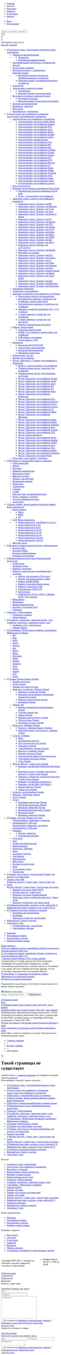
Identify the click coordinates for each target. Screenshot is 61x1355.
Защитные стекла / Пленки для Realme (36, 250)
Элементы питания (37, 1149)
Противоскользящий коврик (31, 60)
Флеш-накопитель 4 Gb (29, 525)
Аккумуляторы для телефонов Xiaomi (36, 124)
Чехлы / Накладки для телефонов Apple (37, 381)
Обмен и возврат (15, 1248)
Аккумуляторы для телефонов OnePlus (36, 150)
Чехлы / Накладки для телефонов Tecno (37, 437)
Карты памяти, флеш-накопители (23, 1172)
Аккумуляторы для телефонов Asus (35, 129)
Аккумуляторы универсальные (33, 139)
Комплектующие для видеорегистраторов (38, 101)
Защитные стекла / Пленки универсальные (39, 270)
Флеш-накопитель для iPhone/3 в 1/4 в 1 (37, 522)
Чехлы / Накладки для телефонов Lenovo (38, 407)
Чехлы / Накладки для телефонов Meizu (37, 412)
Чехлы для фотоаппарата (30, 435)
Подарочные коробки (28, 836)
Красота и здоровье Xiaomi (31, 751)
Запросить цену (26, 1350)
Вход (9, 21)
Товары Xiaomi (31, 1124)
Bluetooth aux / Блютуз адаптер (21, 1152)
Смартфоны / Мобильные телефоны (24, 1185)
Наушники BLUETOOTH (30, 345)
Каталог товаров (9, 45)
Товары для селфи (15, 1134)
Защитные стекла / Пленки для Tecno (36, 209)
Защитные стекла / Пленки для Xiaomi (36, 222)
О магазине (12, 14)
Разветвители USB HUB (30, 589)
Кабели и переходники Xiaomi (33, 699)
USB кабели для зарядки (30, 337)
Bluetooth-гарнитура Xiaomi (31, 815)
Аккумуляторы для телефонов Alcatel (36, 152)
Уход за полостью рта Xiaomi (32, 743)
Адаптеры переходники (29, 330)
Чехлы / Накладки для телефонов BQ (36, 386)
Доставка (11, 1237)
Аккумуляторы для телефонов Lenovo (36, 183)
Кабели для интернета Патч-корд (34, 576)
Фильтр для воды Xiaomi (30, 753)
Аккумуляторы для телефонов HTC (35, 160)
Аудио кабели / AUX (28, 340)
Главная (10, 3)
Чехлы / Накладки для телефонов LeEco (37, 404)
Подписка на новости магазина (16, 979)
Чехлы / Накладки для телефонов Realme (38, 440)
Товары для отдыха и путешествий (24, 1192)
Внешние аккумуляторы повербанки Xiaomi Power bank (36, 695)
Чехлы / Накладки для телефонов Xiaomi (37, 430)
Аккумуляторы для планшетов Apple (36, 181)
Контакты (11, 8)
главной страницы (26, 1075)
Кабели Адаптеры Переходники (33, 584)
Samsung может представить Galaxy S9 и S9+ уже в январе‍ (29, 1010)
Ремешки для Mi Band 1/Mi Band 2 (34, 782)
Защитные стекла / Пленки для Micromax (38, 283)
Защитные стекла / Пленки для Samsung (37, 265)
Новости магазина (13, 991)
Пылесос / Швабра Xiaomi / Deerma (35, 728)
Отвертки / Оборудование (19, 1111)
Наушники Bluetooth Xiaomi (31, 807)
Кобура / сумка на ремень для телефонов (37, 365)
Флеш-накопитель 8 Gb (29, 527)
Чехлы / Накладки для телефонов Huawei (38, 401)
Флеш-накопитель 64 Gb (30, 535)
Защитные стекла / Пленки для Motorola (37, 206)
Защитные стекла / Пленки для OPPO (36, 237)
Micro (21, 512)
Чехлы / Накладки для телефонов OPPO (37, 443)
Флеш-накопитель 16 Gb (30, 530)
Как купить (12, 1235)
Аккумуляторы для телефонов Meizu (35, 132)
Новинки (11, 933)
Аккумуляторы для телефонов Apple (35, 178)
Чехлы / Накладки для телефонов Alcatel (37, 378)
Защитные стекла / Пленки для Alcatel (36, 227)
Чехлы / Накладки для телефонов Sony (36, 427)
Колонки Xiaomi (26, 812)
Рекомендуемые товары (18, 941)
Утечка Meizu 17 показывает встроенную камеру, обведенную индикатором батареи (25, 975)
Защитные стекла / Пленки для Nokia (36, 263)
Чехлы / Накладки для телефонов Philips (37, 422)
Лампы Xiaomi (25, 715)
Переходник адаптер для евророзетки (36, 296)
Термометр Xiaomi (27, 746)
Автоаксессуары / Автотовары (21, 1164)
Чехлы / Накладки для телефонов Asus (36, 383)
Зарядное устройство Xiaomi (32, 692)
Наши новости (8, 945)
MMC (21, 514)
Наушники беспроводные (30, 350)
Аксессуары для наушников (31, 347)
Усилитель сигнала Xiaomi (31, 723)
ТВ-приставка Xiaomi (28, 720)
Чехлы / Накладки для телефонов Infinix (37, 450)
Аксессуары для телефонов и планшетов (26, 1093)
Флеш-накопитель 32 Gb (30, 532)
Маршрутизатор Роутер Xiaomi (33, 717)
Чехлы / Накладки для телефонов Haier (37, 391)
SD (19, 517)
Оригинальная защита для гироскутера (37, 756)
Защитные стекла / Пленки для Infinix (36, 232)
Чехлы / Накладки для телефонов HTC (36, 399)
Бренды (10, 16)
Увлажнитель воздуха (28, 741)
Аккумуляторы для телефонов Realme (36, 134)
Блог (3, 1002)
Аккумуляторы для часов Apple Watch (36, 121)
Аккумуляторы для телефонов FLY (35, 157)
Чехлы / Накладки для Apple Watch (35, 455)
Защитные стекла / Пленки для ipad (35, 281)
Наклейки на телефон (28, 252)
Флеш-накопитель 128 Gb (30, 540)
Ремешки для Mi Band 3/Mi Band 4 (34, 784)
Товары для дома (33, 1126)
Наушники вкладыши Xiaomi (32, 805)
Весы (20, 738)
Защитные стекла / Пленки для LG (35, 260)
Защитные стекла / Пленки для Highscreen (38, 286)
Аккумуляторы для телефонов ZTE (35, 127)
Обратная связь (8, 1273)
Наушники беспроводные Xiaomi (34, 810)
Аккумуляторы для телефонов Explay (36, 155)
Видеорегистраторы (28, 98)
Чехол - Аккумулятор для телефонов (35, 196)
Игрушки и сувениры (40, 1095)
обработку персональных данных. (34, 1320)
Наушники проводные (29, 353)
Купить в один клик (33, 1323)
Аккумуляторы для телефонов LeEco (36, 137)
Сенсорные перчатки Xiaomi (32, 758)
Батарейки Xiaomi (26, 702)
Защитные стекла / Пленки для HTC (35, 255)
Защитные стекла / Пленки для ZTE (35, 224)
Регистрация (13, 24)
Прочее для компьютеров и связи (34, 579)
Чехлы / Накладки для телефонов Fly (36, 389)
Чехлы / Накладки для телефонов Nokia (37, 419)
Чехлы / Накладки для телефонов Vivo (36, 448)
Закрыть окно (7, 1325)
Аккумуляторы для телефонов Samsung (37, 173)
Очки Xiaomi (24, 761)
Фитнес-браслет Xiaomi (29, 787)
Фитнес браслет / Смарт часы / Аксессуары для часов (32, 1142)
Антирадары (24, 91)
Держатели (23, 57)
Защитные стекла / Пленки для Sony (35, 268)
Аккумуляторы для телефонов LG (34, 165)
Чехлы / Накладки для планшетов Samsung (38, 453)
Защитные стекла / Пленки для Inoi (35, 240)
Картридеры (24, 592)
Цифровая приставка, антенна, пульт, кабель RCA (31, 1147)
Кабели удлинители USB (30, 586)
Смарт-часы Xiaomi (27, 789)
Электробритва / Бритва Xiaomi (33, 748)
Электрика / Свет (15, 1154)
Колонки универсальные (45, 1103)
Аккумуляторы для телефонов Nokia (35, 168)
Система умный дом (28, 712)
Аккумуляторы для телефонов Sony (35, 175)
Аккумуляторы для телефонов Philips (36, 170)
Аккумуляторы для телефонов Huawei (36, 163)
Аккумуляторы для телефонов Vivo (35, 142)
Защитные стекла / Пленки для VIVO (36, 229)
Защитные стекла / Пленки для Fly (34, 219)
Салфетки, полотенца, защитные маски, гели (28, 1116)
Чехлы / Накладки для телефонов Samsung (38, 425)
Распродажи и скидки (17, 938)
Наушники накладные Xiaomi (32, 802)
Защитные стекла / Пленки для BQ (35, 204)
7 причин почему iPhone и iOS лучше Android (23, 958)
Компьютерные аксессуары (20, 1177)
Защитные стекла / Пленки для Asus (35, 211)
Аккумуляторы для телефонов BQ (34, 145)
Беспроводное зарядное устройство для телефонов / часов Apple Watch (37, 300)
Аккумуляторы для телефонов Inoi (34, 147)
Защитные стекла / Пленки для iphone (36, 273)
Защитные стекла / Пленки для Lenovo (36, 258)
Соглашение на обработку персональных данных (30, 1250)
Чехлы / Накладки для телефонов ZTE (36, 432)
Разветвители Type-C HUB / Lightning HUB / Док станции (36, 595)
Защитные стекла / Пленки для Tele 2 (36, 242)
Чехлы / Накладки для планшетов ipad (36, 445)
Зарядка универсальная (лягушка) (34, 324)
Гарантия (11, 1243)
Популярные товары (17, 935)
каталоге (13, 1078)
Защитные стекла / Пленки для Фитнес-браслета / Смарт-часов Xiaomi (37, 772)
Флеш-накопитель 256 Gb (30, 538)
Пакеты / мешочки (27, 833)
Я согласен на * (28, 1320)
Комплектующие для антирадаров (34, 93)
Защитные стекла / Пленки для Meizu (36, 234)
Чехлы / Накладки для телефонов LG (36, 409)
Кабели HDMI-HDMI (28, 581)
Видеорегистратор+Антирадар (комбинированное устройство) (33, 76)
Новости (11, 11)
